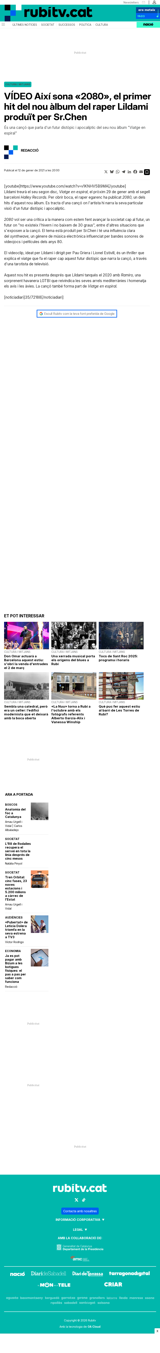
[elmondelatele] (54, 1285)
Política (85, 24)
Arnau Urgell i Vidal (13, 906)
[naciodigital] (17, 1274)
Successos (67, 24)
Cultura (101, 24)
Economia (13, 951)
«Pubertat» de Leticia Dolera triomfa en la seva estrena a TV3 (16, 929)
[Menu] (3, 24)
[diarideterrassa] (87, 1274)
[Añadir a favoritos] (147, 172)
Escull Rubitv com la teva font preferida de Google (79, 314)
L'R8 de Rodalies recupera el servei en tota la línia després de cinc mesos (18, 851)
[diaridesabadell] (48, 1274)
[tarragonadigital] (129, 1274)
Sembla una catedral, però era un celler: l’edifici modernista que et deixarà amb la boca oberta (26, 712)
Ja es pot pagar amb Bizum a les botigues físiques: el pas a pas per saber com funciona (15, 969)
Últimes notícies (24, 24)
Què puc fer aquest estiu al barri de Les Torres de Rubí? (119, 710)
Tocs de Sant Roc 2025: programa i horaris (118, 658)
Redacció (11, 986)
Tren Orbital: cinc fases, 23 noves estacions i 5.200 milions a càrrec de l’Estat (16, 888)
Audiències (14, 917)
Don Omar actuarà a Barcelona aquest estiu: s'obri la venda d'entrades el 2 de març (26, 662)
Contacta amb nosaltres (80, 1211)
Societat (47, 24)
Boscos (11, 804)
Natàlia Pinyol (13, 863)
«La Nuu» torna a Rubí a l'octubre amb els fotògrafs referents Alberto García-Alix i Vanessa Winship (71, 714)
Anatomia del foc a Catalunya (15, 813)
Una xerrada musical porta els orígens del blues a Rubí (73, 660)
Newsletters (131, 2)
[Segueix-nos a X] (76, 1200)
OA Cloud (94, 1326)
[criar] (113, 1285)
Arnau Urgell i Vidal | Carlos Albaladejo (13, 826)
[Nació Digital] (19, 9)
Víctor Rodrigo (14, 942)
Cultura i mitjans (17, 84)
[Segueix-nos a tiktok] (84, 1200)
